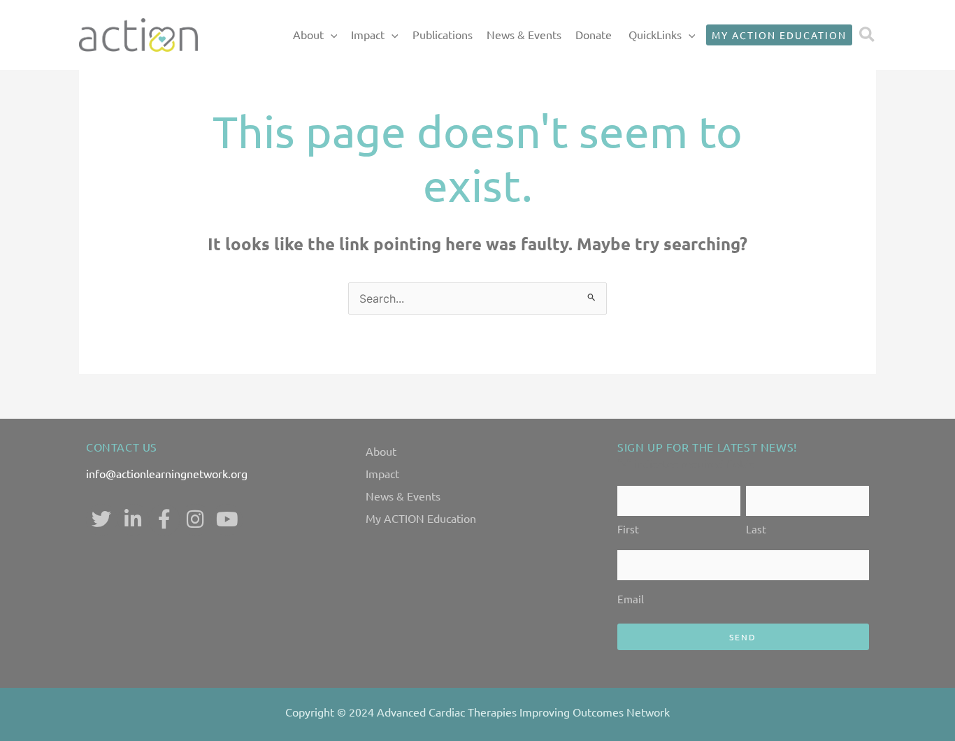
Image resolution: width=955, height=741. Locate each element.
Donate (593, 34)
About (308, 34)
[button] (331, 34)
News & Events (524, 34)
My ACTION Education (421, 518)
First (628, 528)
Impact (368, 34)
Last (756, 528)
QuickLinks (655, 34)
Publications (442, 34)
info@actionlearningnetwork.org (166, 473)
